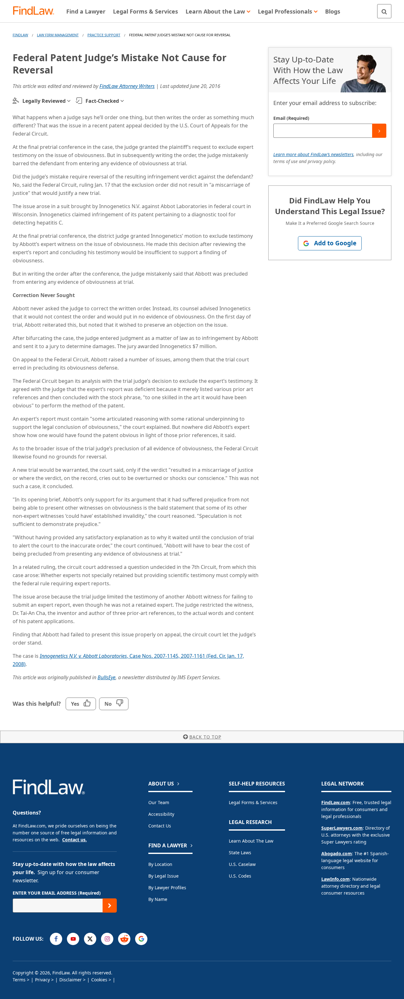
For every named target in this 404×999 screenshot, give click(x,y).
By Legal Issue (163, 876)
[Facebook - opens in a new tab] (56, 939)
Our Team (158, 802)
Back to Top (205, 737)
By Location (160, 864)
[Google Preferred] (141, 939)
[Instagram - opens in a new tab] (107, 939)
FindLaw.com (335, 802)
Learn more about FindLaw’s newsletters (313, 154)
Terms (19, 980)
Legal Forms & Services (253, 802)
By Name (157, 899)
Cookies (99, 980)
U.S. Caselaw (242, 864)
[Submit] (379, 131)
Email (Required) (291, 118)
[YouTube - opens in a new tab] (73, 939)
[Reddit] (124, 939)
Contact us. (74, 840)
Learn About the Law (251, 841)
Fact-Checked (102, 100)
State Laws (240, 853)
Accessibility (161, 814)
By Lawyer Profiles (167, 888)
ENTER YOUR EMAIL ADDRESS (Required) (57, 893)
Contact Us (159, 826)
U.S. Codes (240, 876)
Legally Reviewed (44, 100)
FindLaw (20, 34)
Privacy (42, 980)
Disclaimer (70, 980)
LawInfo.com (335, 879)
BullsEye (107, 677)
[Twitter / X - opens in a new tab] (90, 939)
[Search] (384, 11)
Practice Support (103, 34)
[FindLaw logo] (36, 11)
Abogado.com (336, 853)
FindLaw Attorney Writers (127, 86)
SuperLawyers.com (342, 828)
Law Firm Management (58, 34)
